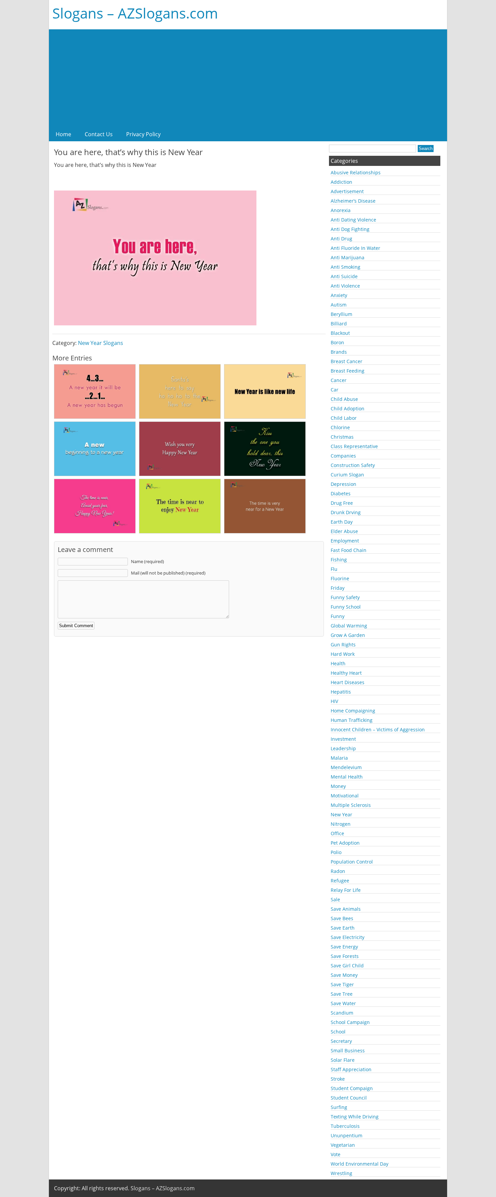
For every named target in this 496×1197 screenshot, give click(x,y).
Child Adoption (347, 408)
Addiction (341, 182)
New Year (341, 814)
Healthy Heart (346, 673)
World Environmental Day (359, 1164)
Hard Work (343, 654)
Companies (343, 455)
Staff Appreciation (351, 1069)
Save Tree (342, 994)
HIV (334, 701)
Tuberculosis (345, 1126)
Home (63, 134)
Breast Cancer (346, 361)
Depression (343, 484)
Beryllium (341, 314)
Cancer (339, 380)
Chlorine (340, 427)
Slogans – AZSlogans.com (135, 13)
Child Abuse (344, 399)
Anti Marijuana (347, 257)
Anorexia (341, 210)
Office (337, 833)
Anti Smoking (345, 267)
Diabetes (341, 493)
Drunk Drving (346, 512)
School (338, 1031)
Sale (335, 899)
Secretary (341, 1041)
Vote (335, 1154)
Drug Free (342, 503)
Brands (339, 352)
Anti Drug (341, 238)
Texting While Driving (355, 1116)
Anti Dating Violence (353, 219)
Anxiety (339, 295)
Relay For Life (346, 890)
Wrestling (341, 1173)
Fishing (339, 559)
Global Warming (349, 625)
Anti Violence (345, 286)
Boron (337, 342)
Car (334, 389)
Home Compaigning (353, 710)
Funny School (346, 607)
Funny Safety (345, 597)
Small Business (348, 1050)
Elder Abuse (344, 531)
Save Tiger (342, 984)
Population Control (352, 861)
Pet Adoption (345, 843)
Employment (345, 540)
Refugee (340, 880)
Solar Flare (343, 1060)
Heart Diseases (347, 682)
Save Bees (342, 918)
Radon (338, 871)
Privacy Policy (143, 134)
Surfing (339, 1107)
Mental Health (347, 776)
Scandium (342, 1013)
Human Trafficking (352, 720)
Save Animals (346, 909)
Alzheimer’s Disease (353, 201)
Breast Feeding (347, 371)
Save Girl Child (347, 965)
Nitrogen (341, 824)
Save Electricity (347, 937)
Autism (339, 304)
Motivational (345, 795)
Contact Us (99, 134)
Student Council (349, 1097)
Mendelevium (346, 767)
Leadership (343, 748)
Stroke (338, 1079)
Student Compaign (352, 1088)
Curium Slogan (347, 474)
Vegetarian (343, 1145)
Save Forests (345, 956)
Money (338, 786)
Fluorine (340, 578)
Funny (338, 616)
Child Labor (344, 418)
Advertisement (347, 191)
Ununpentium (346, 1135)
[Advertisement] (248, 76)
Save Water (343, 1003)
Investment (343, 739)
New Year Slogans (100, 343)
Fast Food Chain (348, 550)
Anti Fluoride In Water (355, 248)
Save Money (344, 975)
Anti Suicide (344, 276)
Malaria (339, 758)
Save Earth (343, 928)
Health (338, 663)
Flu (334, 569)
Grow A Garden (348, 635)
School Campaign (350, 1022)
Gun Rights (343, 644)
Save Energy (344, 946)
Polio (336, 852)
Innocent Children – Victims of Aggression (378, 729)
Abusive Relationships (356, 172)
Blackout (340, 333)
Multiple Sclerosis (351, 805)
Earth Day (342, 522)
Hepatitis (341, 692)
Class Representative (354, 446)
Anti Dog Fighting (350, 229)
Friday (338, 588)
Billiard (339, 323)
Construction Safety (353, 465)
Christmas (342, 437)
